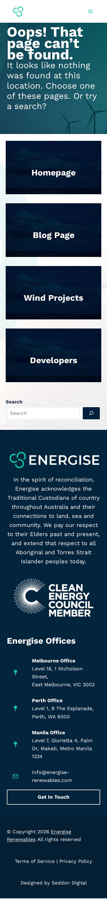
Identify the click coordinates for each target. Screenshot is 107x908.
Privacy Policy (75, 861)
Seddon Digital (69, 883)
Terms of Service (35, 861)
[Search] (91, 413)
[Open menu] (90, 11)
